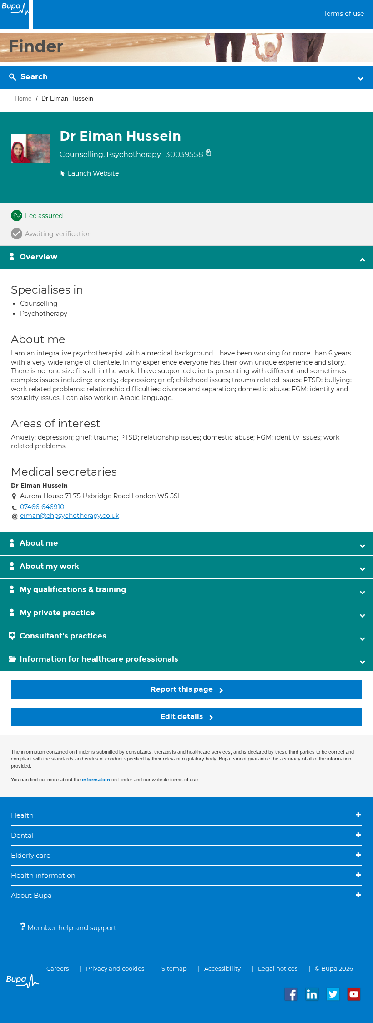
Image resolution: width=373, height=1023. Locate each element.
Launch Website (93, 173)
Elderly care (30, 855)
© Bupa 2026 (334, 968)
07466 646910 (42, 507)
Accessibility (222, 968)
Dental (22, 835)
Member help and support (70, 927)
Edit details (183, 716)
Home (23, 98)
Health (22, 815)
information (96, 779)
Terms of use (343, 14)
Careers (57, 968)
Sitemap (174, 968)
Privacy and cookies (115, 968)
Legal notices (277, 968)
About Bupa (31, 895)
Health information (43, 875)
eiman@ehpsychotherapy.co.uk (69, 516)
